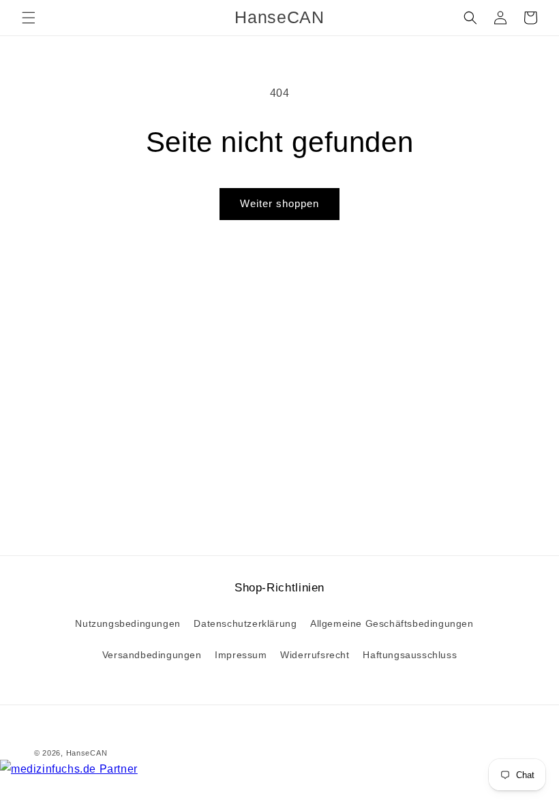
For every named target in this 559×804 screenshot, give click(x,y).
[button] (29, 18)
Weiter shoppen (279, 203)
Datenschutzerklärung (245, 623)
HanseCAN (87, 753)
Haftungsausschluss (410, 654)
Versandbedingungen (152, 654)
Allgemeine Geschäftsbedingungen (392, 623)
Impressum (241, 654)
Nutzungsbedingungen (127, 623)
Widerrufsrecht (314, 654)
